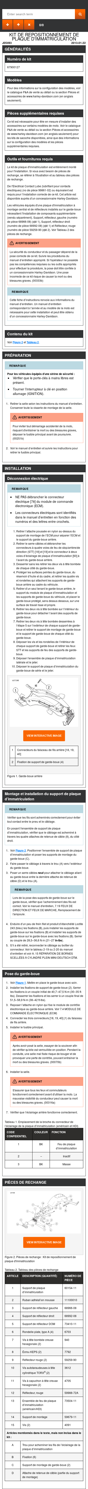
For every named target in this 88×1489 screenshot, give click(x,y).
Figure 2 (18, 342)
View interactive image (44, 735)
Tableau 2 (33, 342)
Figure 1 (21, 983)
